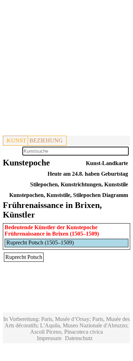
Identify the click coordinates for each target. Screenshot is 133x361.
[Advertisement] (66, 69)
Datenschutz (79, 338)
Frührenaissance (25, 234)
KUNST (16, 140)
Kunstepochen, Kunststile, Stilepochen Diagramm (68, 195)
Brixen (60, 234)
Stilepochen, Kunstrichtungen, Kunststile (79, 184)
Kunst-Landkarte (107, 163)
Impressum (49, 338)
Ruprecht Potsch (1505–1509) (40, 242)
